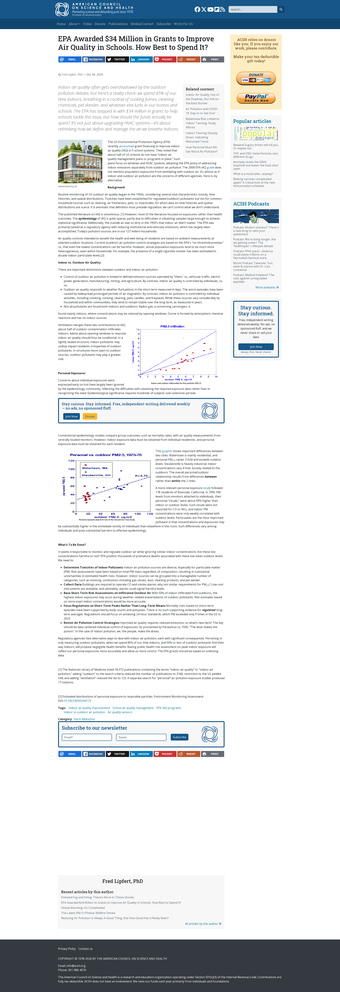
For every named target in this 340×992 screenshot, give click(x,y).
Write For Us (183, 24)
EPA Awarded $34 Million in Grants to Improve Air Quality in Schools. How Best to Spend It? (121, 903)
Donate (100, 24)
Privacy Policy (67, 949)
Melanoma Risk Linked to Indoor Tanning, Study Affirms (202, 123)
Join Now (72, 416)
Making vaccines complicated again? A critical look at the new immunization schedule (254, 182)
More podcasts (266, 287)
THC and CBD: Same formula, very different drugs (255, 155)
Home (61, 24)
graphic (167, 451)
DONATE (256, 74)
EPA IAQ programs (168, 708)
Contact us (85, 949)
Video (87, 24)
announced (126, 146)
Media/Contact (142, 24)
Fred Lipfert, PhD (72, 74)
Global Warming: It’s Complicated (83, 908)
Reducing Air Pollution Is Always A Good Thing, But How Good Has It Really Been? (115, 918)
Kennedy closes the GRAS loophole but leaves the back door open (256, 165)
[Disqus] (141, 807)
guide (210, 167)
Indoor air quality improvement (89, 708)
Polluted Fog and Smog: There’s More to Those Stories (97, 897)
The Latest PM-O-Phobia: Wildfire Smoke (88, 913)
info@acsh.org (76, 966)
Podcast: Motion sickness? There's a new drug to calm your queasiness (256, 230)
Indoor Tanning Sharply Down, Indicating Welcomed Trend (202, 137)
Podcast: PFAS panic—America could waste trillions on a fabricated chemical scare (253, 254)
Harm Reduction (84, 719)
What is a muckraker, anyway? (253, 174)
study (207, 488)
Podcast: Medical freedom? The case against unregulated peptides (253, 278)
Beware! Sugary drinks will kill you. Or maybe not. (256, 146)
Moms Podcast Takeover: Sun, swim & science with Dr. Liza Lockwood (253, 266)
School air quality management (133, 708)
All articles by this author (202, 924)
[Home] (98, 9)
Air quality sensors (120, 712)
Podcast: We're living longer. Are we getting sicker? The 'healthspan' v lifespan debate (254, 242)
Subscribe (163, 24)
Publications (118, 24)
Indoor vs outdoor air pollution (84, 712)
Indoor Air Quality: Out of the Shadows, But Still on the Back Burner (202, 99)
